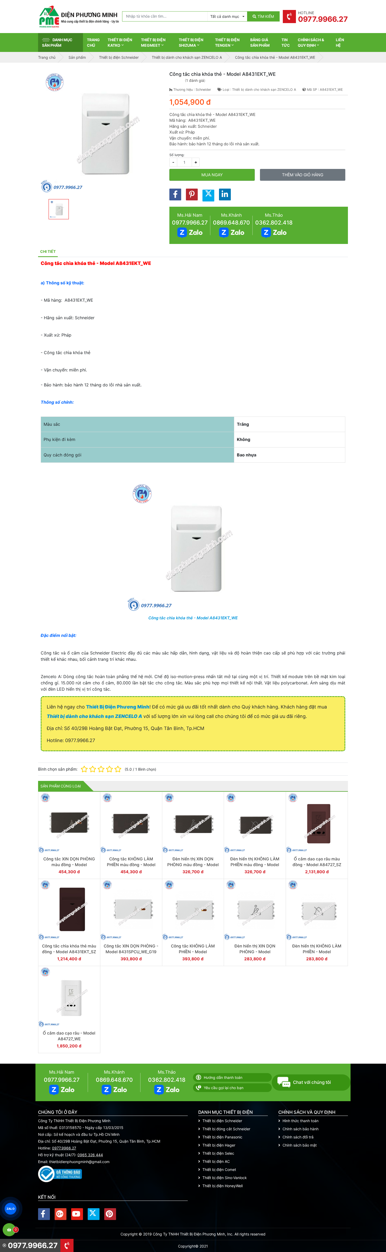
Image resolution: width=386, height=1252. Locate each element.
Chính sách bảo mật (300, 1145)
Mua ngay (212, 174)
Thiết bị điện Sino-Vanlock (224, 1177)
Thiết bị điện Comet (219, 1169)
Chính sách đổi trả (298, 1137)
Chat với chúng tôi (312, 1082)
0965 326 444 (90, 1155)
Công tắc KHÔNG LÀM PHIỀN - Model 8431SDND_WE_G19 (193, 952)
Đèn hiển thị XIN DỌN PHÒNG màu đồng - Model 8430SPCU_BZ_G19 (193, 864)
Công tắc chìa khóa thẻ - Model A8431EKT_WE (193, 617)
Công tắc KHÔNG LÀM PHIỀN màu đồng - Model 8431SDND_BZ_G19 (131, 864)
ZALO (10, 1208)
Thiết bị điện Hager (218, 1145)
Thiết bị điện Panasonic (222, 1137)
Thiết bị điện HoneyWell (222, 1186)
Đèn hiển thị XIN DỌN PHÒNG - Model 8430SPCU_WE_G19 (254, 952)
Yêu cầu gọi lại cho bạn (223, 1087)
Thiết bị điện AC (216, 1161)
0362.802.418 (274, 222)
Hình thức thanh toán (301, 1120)
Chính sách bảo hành (301, 1129)
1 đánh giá (195, 80)
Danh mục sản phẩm (57, 42)
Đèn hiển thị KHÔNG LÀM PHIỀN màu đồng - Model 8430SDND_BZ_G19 (254, 864)
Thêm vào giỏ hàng (302, 174)
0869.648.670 (231, 222)
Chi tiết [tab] (48, 251)
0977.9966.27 (190, 222)
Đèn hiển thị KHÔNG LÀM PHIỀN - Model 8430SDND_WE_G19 (316, 952)
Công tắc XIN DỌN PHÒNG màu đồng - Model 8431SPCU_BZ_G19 (69, 864)
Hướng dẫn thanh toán (223, 1077)
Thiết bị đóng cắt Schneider (226, 1129)
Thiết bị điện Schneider (222, 1120)
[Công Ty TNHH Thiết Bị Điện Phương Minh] (78, 16)
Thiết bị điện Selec (218, 1153)
